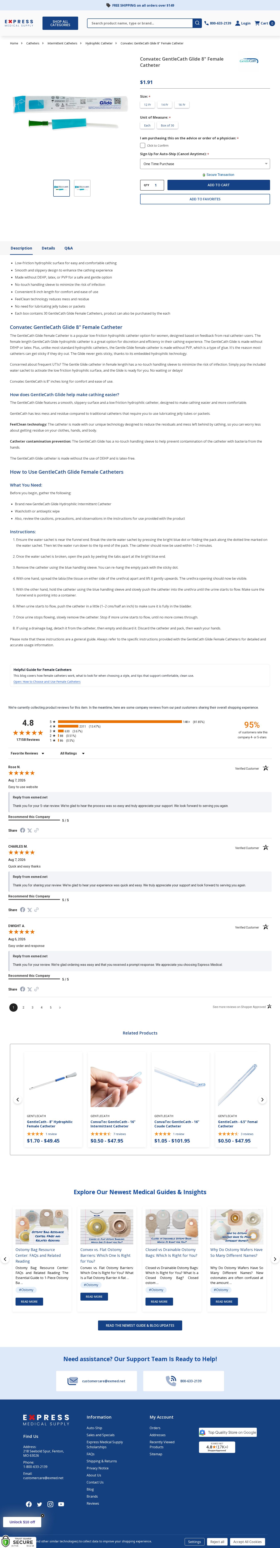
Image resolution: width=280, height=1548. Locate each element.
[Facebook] (29, 1504)
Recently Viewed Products (162, 1444)
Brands (92, 1496)
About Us (94, 1475)
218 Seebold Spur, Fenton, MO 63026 (43, 1453)
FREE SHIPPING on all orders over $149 (143, 5)
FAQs (91, 1454)
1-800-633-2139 (35, 1467)
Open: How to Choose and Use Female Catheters (47, 682)
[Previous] (17, 1099)
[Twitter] (39, 1504)
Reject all (217, 1541)
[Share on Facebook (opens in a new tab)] (22, 831)
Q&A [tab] (68, 248)
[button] (22, 1522)
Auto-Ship (94, 1428)
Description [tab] (21, 248)
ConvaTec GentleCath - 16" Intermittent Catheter (113, 1124)
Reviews (93, 1503)
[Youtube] (61, 1504)
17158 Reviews (32, 740)
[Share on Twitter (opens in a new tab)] (29, 830)
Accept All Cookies (247, 1541)
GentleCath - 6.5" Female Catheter (239, 1124)
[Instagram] (50, 1504)
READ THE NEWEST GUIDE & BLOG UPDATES (140, 1325)
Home (14, 43)
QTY (146, 185)
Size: (145, 96)
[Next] (262, 1099)
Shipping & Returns (102, 1461)
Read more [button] (29, 1302)
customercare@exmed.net (43, 1478)
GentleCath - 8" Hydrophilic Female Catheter (50, 1124)
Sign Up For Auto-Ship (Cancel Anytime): (174, 154)
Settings (194, 1541)
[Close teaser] (42, 1516)
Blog (90, 1489)
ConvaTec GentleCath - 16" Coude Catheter (176, 1124)
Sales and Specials (101, 1435)
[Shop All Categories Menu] (44, 23)
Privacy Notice (98, 1468)
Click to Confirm (157, 145)
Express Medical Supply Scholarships (105, 1444)
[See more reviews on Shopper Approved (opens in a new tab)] (36, 830)
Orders (155, 1428)
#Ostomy (26, 1290)
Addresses (158, 1435)
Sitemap (156, 1454)
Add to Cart (219, 185)
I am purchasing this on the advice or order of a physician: (189, 138)
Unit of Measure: (155, 117)
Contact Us (95, 1482)
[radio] (140, 721)
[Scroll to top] (8, 1531)
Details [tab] (48, 248)
